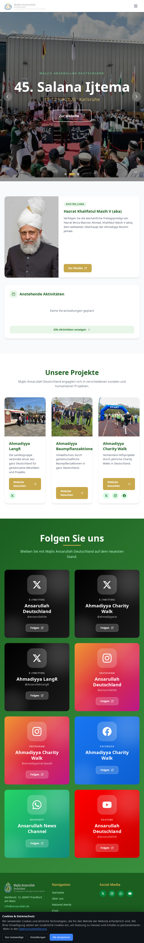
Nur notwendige (14, 937)
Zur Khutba (75, 268)
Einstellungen (38, 937)
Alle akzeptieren (61, 937)
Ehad (55, 910)
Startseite (58, 892)
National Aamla (61, 904)
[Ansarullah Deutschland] (103, 893)
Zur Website (69, 116)
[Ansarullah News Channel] (121, 893)
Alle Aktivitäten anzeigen (69, 329)
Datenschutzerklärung (33, 929)
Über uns (58, 898)
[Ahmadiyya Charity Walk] (106, 495)
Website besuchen (20, 484)
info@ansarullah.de (16, 906)
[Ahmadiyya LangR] (12, 495)
